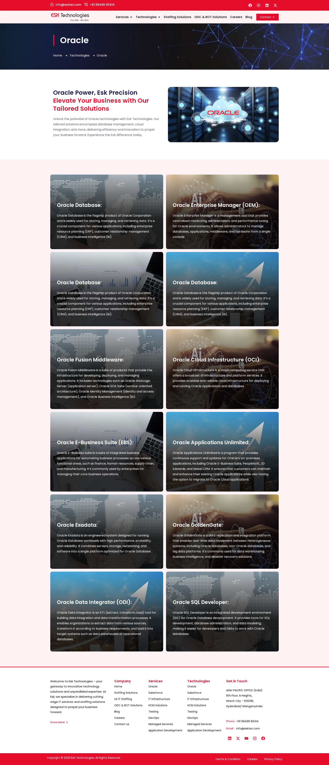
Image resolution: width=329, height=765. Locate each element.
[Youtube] (246, 738)
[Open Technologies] (159, 17)
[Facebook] (250, 5)
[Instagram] (258, 5)
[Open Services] (131, 17)
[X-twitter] (275, 5)
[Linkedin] (267, 5)
